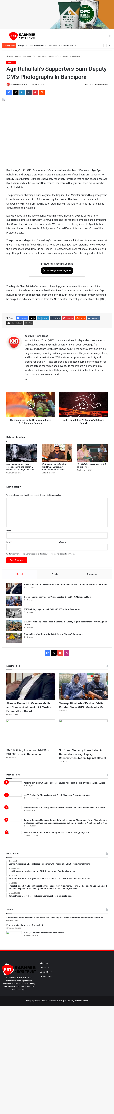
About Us (44, 963)
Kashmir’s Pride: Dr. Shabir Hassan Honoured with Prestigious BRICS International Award (64, 783)
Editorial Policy (46, 972)
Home (10, 56)
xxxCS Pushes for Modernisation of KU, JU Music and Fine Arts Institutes (57, 795)
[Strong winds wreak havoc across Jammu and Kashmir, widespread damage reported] (21, 453)
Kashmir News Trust (19, 85)
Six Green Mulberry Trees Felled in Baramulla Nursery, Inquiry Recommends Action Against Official (82, 754)
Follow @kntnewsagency (57, 270)
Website (62, 542)
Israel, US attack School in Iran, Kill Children (44, 933)
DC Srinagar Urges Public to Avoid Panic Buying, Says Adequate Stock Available (54, 467)
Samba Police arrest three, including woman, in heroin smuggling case (56, 832)
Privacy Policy (46, 976)
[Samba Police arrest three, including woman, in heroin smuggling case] (14, 836)
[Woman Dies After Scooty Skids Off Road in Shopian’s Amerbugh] (14, 638)
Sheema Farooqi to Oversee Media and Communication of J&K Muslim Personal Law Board (65, 584)
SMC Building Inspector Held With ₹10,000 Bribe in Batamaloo (42, 45)
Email (9, 542)
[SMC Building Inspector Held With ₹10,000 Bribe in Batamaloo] (14, 613)
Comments (92, 574)
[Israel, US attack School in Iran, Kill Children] (14, 936)
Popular (55, 574)
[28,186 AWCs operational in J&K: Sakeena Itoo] (92, 453)
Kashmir (18, 56)
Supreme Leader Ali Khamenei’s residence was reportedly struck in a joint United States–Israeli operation (54, 918)
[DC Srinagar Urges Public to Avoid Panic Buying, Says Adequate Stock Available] (57, 453)
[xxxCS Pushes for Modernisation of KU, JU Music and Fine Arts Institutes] (14, 799)
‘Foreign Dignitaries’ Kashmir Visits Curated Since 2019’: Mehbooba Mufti (57, 597)
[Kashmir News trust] (22, 36)
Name (9, 530)
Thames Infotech (81, 1001)
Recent (20, 574)
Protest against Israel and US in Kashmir (25, 925)
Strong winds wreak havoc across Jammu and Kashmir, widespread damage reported (20, 467)
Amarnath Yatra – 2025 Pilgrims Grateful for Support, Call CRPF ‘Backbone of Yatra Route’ (65, 808)
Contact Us (44, 967)
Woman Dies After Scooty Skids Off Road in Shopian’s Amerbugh (53, 634)
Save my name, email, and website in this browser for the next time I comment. (42, 554)
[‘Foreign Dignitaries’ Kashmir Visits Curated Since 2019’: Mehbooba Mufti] (14, 601)
